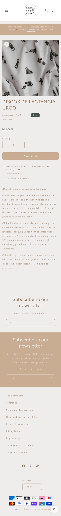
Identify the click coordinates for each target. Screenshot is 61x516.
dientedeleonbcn (25, 509)
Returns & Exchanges (17, 424)
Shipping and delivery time (19, 410)
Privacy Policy (13, 431)
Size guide (7, 129)
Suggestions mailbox (16, 452)
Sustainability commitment (19, 445)
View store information (17, 178)
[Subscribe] (51, 322)
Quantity (6, 138)
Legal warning (13, 438)
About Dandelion (15, 396)
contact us (11, 403)
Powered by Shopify (41, 509)
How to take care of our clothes (22, 417)
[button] (6, 10)
